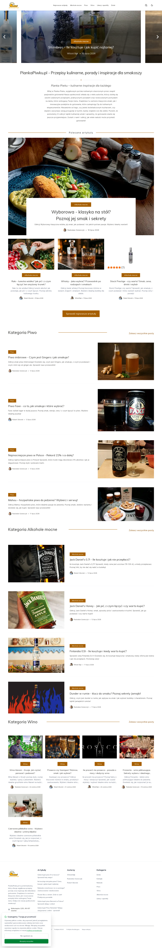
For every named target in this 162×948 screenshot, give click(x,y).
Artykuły (42, 870)
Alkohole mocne (76, 5)
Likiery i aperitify (103, 5)
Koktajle (99, 879)
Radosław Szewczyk (74, 879)
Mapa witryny (86, 929)
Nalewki (99, 883)
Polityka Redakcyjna (72, 929)
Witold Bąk (71, 875)
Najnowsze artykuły (60, 5)
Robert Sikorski (72, 883)
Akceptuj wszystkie (26, 941)
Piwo (86, 5)
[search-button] (146, 5)
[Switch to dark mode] (152, 5)
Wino (92, 5)
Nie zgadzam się (26, 936)
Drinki (113, 5)
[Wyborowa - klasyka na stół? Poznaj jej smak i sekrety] (81, 186)
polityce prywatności (34, 930)
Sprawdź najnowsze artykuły (81, 313)
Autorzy (71, 870)
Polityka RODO (59, 929)
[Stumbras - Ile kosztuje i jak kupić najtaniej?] (81, 37)
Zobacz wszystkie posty (141, 333)
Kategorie (101, 870)
